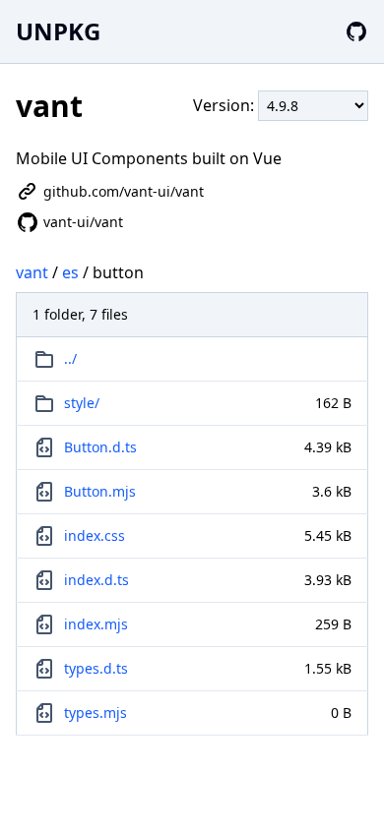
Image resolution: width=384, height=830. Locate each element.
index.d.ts (96, 579)
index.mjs (96, 624)
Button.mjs (100, 491)
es (70, 272)
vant (32, 272)
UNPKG (58, 31)
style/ (81, 402)
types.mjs (95, 712)
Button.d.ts (100, 447)
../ (70, 358)
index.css (94, 535)
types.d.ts (96, 668)
